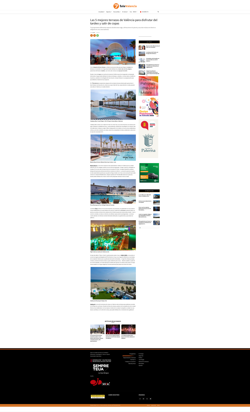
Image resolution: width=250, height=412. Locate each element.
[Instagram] (143, 399)
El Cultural (124, 12)
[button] (158, 12)
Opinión (141, 365)
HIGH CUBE (124, 255)
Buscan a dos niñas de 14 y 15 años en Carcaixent (153, 46)
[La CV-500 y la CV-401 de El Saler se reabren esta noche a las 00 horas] (156, 196)
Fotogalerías (132, 353)
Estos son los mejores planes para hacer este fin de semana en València (113, 337)
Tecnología (141, 359)
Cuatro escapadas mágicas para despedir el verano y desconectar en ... (145, 215)
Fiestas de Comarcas (144, 361)
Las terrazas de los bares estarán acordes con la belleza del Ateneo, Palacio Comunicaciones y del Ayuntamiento (96, 338)
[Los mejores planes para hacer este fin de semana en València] (128, 329)
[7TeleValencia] (125, 6)
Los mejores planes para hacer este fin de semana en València (128, 337)
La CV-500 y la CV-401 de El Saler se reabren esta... (145, 195)
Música (158, 405)
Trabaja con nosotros (130, 361)
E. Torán (93, 32)
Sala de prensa (132, 363)
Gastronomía (153, 405)
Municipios (141, 363)
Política (140, 357)
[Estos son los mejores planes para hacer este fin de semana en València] (113, 329)
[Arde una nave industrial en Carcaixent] (156, 202)
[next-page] (93, 344)
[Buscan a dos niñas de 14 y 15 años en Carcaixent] (142, 47)
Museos (148, 405)
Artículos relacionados (113, 321)
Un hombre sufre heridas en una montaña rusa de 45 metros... (152, 60)
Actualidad (101, 12)
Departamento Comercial (129, 357)
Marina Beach (93, 165)
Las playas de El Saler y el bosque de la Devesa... (152, 53)
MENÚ (134, 12)
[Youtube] (150, 399)
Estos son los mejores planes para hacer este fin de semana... (145, 209)
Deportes (108, 12)
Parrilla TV (133, 359)
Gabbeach (92, 304)
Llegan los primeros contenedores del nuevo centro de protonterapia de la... (152, 72)
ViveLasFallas (116, 12)
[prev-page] (91, 344)
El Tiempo (141, 353)
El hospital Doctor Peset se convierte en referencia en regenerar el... (152, 66)
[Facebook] (91, 35)
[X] (94, 35)
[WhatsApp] (97, 35)
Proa (96, 208)
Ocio (131, 12)
